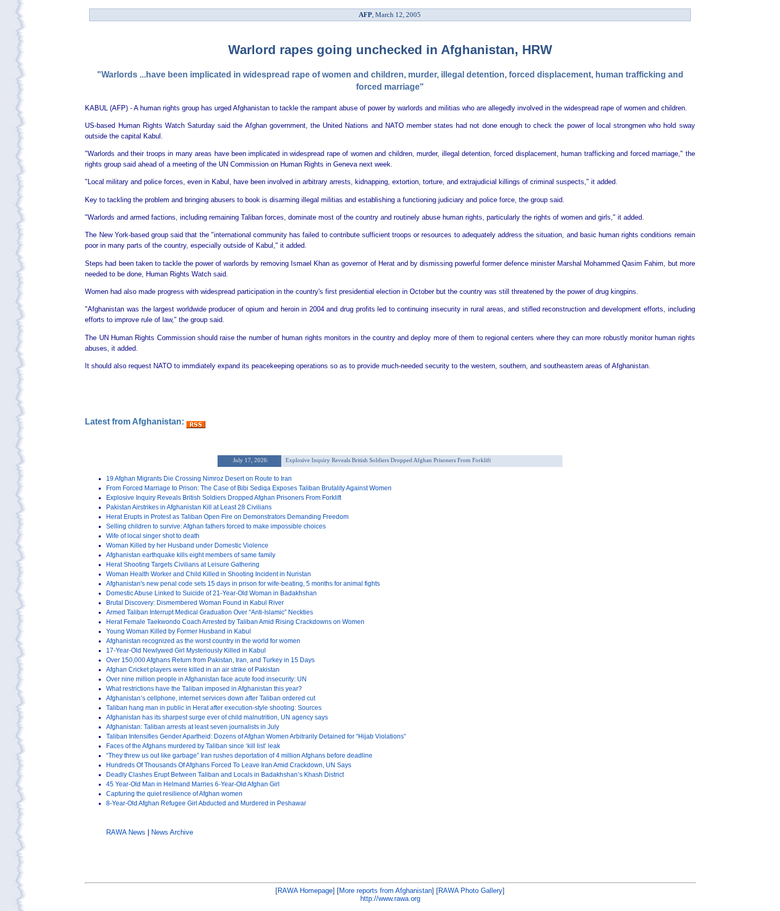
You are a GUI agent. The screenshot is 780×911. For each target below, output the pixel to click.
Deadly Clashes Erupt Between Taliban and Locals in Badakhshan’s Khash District (225, 774)
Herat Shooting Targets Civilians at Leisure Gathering (182, 564)
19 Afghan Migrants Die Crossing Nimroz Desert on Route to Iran (199, 478)
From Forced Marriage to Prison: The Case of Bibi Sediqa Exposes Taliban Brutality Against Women (249, 488)
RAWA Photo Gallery (470, 891)
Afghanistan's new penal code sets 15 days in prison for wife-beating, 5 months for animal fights (243, 583)
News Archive (172, 832)
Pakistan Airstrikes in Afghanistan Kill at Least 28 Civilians (189, 507)
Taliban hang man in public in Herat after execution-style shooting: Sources (214, 708)
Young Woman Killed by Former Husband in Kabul (178, 631)
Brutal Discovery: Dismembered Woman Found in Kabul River (195, 602)
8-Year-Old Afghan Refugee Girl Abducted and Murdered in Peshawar (206, 803)
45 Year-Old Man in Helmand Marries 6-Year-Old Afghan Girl (193, 784)
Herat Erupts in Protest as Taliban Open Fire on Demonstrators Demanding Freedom (227, 516)
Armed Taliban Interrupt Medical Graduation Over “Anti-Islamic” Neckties (209, 612)
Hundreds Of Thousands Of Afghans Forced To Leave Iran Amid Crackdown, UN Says (228, 765)
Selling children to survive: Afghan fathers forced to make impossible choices (216, 526)
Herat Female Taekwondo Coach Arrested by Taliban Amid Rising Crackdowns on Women (235, 622)
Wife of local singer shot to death (153, 536)
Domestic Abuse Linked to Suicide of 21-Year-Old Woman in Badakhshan (211, 593)
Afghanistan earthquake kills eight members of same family (190, 555)
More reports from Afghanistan (385, 891)
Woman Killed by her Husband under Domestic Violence (187, 545)
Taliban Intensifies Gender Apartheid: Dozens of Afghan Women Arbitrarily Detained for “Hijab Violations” (256, 736)
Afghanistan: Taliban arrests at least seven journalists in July (192, 727)
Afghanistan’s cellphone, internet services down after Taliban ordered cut (210, 698)
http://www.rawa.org (390, 899)
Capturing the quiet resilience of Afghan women (174, 793)
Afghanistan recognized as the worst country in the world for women (203, 641)
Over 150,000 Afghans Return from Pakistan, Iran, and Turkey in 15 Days (210, 660)
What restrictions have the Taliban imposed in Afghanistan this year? (204, 688)
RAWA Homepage (305, 891)
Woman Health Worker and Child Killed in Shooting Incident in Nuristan (208, 574)
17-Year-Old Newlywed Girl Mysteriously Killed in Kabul (186, 650)
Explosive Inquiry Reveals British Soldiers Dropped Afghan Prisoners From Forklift (223, 497)
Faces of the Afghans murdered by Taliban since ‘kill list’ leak (193, 746)
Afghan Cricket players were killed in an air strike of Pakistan (193, 669)
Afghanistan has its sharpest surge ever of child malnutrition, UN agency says (217, 717)
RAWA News (125, 832)
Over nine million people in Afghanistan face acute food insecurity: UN (206, 679)
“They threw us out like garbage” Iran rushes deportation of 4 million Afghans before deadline (239, 755)
